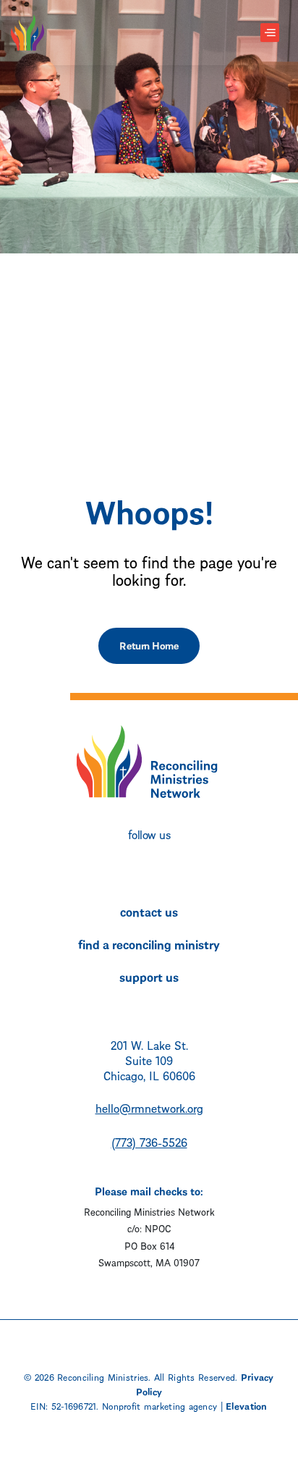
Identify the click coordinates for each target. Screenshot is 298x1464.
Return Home (148, 644)
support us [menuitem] (149, 976)
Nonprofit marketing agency (159, 1405)
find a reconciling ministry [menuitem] (149, 943)
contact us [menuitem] (149, 910)
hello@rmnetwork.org (149, 1107)
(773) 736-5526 (149, 1141)
